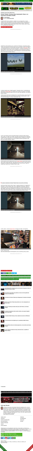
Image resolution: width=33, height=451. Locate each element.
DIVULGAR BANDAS (4, 421)
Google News (11, 279)
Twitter (2, 279)
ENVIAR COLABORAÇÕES (5, 419)
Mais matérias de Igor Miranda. (8, 414)
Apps (18, 279)
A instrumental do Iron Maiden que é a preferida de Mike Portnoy (17, 320)
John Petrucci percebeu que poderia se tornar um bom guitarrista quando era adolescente (17, 293)
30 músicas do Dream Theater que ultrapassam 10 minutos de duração (18, 297)
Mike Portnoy (12, 12)
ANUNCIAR (3, 418)
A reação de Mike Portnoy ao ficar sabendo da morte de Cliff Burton (17, 315)
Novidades (2, 12)
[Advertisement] (8, 82)
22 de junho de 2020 (10, 18)
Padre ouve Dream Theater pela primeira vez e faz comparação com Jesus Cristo (17, 302)
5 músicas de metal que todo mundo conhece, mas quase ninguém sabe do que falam (17, 312)
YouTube (6, 279)
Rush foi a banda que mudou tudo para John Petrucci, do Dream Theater (17, 307)
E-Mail (15, 279)
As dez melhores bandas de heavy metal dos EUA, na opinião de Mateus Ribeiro (17, 330)
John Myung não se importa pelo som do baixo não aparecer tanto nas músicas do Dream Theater (18, 289)
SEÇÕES (21, 421)
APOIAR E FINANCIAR (4, 422)
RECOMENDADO (23, 418)
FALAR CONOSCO (4, 425)
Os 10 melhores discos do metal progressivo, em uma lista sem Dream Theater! (18, 325)
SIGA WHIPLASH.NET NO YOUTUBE (8, 71)
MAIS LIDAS (22, 419)
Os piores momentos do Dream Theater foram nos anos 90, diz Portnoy (15, 182)
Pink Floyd (26, 47)
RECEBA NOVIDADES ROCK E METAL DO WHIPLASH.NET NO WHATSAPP (16, 0)
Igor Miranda (7, 17)
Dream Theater (7, 12)
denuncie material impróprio (10, 430)
